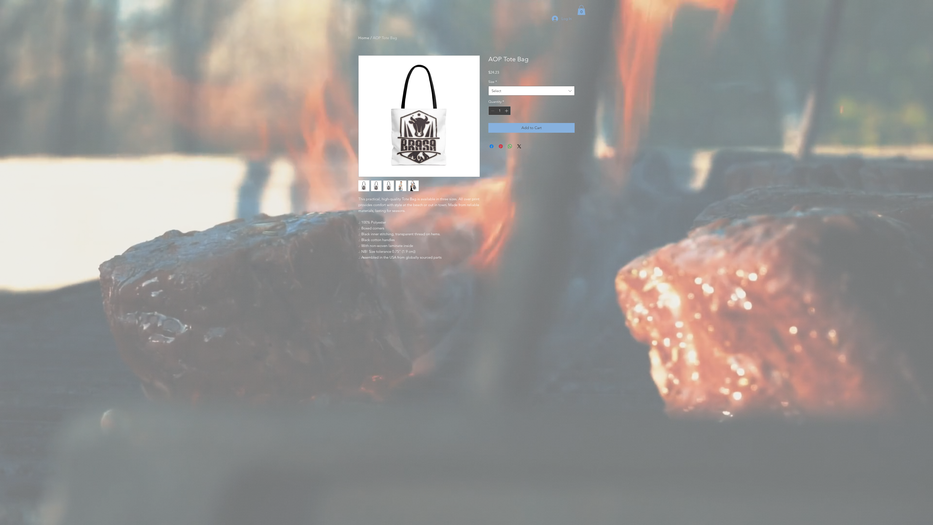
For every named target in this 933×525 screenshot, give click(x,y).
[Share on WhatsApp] (510, 146)
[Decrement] (492, 110)
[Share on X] (519, 146)
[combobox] (531, 91)
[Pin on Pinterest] (501, 146)
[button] (581, 10)
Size (492, 81)
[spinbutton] (499, 110)
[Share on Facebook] (491, 146)
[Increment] (507, 110)
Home (363, 37)
